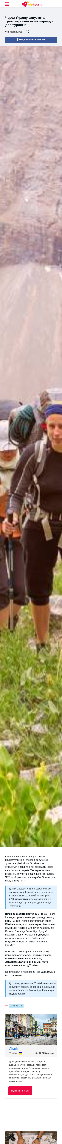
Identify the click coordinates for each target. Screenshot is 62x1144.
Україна (13, 1053)
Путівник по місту (20, 1090)
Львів (14, 1049)
